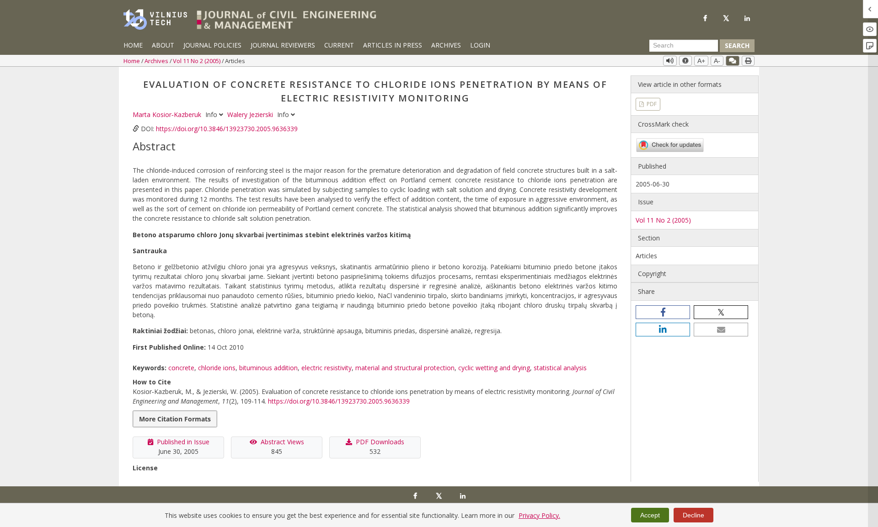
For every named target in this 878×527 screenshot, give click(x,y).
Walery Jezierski (251, 114)
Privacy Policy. (539, 515)
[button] (663, 312)
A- (717, 60)
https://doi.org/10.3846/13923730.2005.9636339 (227, 128)
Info (212, 114)
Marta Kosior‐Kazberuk (168, 114)
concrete (181, 367)
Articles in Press (392, 45)
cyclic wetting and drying (494, 367)
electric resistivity (326, 367)
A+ (701, 60)
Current (339, 45)
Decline (693, 515)
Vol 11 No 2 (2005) (197, 61)
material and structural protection (405, 367)
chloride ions (217, 367)
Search (737, 45)
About (163, 45)
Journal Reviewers (283, 45)
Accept (650, 515)
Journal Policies (212, 45)
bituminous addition (268, 367)
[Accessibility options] (685, 61)
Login (480, 45)
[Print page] (748, 61)
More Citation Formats (175, 419)
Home (133, 45)
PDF (651, 104)
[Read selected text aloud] (670, 61)
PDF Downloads (380, 441)
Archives (446, 45)
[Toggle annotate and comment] (732, 61)
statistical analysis (560, 367)
